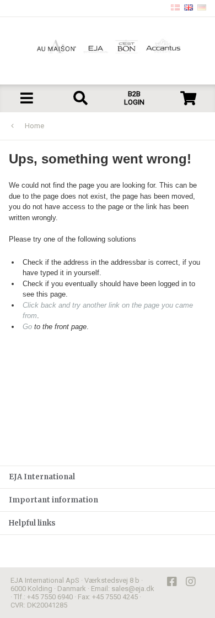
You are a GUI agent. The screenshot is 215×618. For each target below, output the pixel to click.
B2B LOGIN (134, 98)
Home (34, 126)
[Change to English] (188, 8)
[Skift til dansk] (175, 8)
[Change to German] (201, 8)
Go (27, 326)
